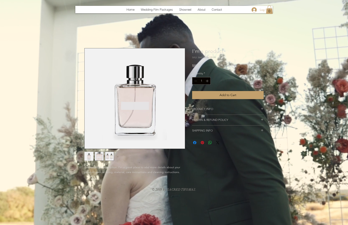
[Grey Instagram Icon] (333, 122)
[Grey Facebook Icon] (333, 103)
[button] (269, 9)
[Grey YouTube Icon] (333, 116)
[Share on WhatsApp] (210, 142)
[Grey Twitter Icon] (333, 109)
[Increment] (207, 80)
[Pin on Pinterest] (202, 142)
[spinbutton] (201, 80)
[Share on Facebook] (194, 142)
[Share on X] (217, 142)
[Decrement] (195, 80)
